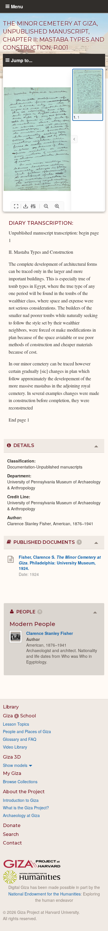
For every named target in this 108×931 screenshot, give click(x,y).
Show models (15, 765)
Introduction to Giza (21, 800)
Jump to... (21, 60)
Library (11, 707)
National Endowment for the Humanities (44, 894)
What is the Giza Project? (26, 807)
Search (11, 834)
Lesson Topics (16, 724)
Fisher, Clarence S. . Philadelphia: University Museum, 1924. (60, 562)
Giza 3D (12, 757)
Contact (12, 843)
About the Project (24, 791)
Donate (11, 825)
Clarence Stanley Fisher (49, 633)
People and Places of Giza (27, 731)
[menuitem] (54, 765)
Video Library (15, 747)
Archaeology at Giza (21, 815)
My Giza (12, 773)
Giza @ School (19, 716)
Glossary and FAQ (19, 739)
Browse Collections (20, 781)
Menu (17, 6)
